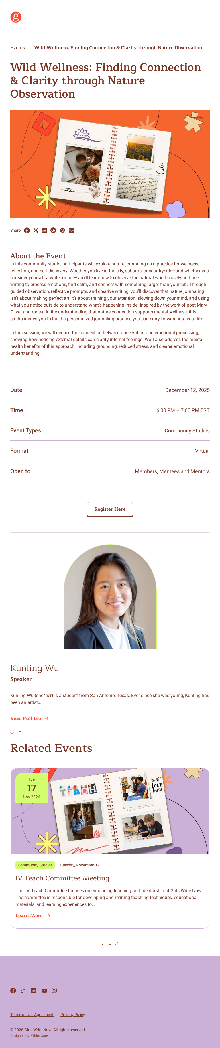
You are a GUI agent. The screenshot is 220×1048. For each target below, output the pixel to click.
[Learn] (110, 848)
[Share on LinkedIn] (44, 230)
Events (17, 47)
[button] (12, 731)
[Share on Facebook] (27, 230)
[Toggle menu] (206, 17)
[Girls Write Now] (16, 21)
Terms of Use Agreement (32, 1014)
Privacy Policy (72, 1014)
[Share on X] (35, 230)
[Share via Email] (71, 230)
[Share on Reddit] (53, 230)
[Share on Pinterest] (62, 230)
